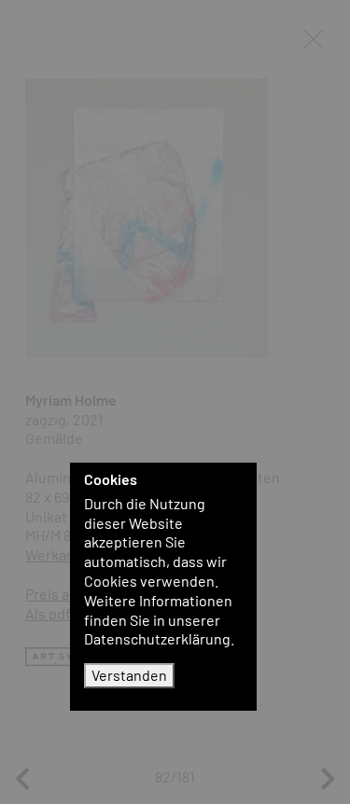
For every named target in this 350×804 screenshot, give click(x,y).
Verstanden (129, 675)
